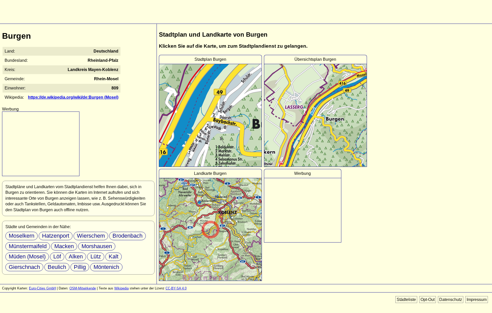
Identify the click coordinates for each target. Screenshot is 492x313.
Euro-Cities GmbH (42, 288)
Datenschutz (450, 299)
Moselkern (21, 236)
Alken (76, 256)
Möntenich (106, 267)
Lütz (95, 256)
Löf (57, 256)
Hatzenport (55, 236)
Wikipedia (121, 288)
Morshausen (96, 246)
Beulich (57, 267)
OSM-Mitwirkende (82, 288)
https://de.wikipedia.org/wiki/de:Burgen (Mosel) (73, 97)
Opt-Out (428, 299)
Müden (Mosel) (27, 256)
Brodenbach (127, 236)
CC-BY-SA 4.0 (176, 288)
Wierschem (91, 236)
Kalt (113, 256)
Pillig (80, 267)
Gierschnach (24, 267)
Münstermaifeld (28, 246)
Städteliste (406, 299)
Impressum (477, 299)
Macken (64, 246)
